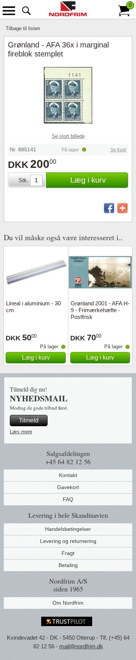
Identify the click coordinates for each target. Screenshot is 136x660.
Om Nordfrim (68, 603)
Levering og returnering (68, 541)
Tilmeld (29, 420)
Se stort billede (68, 136)
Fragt (68, 553)
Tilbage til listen (23, 28)
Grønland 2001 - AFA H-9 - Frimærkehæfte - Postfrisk (100, 310)
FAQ (68, 499)
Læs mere (21, 431)
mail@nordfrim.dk (81, 646)
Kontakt (68, 475)
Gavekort (68, 487)
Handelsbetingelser (68, 529)
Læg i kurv (88, 180)
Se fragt (118, 149)
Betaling (68, 565)
